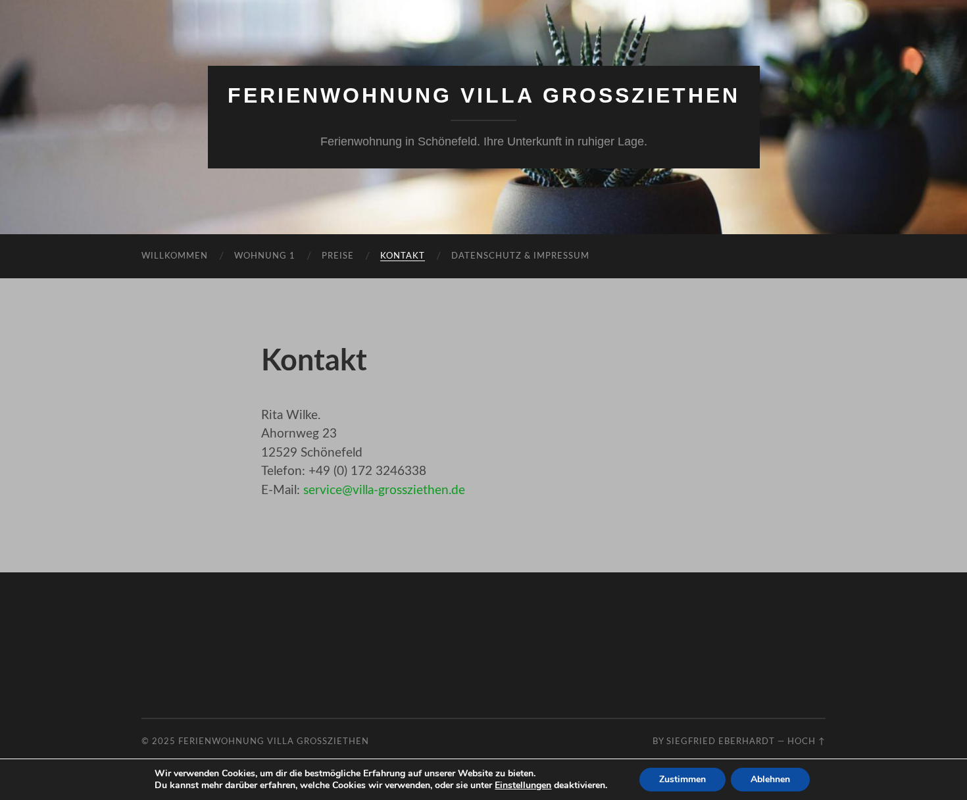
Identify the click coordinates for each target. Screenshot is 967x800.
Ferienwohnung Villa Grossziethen (484, 95)
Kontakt (402, 256)
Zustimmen (682, 779)
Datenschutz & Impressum (520, 256)
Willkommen (174, 256)
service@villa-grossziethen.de (384, 490)
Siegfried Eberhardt (720, 741)
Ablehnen (770, 779)
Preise (338, 256)
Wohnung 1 (264, 256)
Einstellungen (523, 785)
